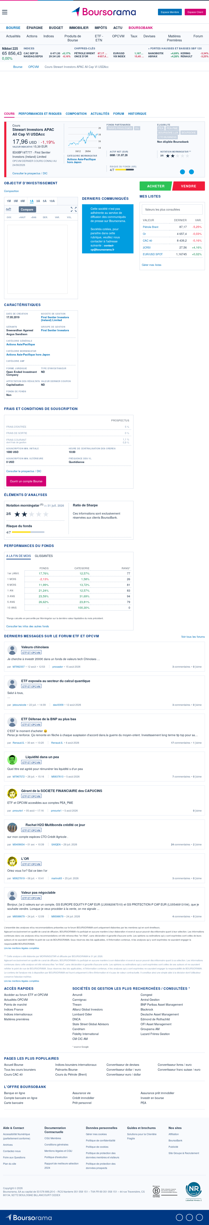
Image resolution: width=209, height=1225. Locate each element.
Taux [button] (133, 36)
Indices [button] (48, 36)
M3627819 (19, 878)
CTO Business (167, 137)
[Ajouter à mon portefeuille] (182, 172)
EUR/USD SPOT (153, 254)
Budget (56, 27)
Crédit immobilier (83, 1098)
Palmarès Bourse (66, 1069)
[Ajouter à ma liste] (191, 172)
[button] (4, 12)
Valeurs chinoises (35, 647)
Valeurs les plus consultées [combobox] (162, 209)
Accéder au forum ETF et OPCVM (26, 995)
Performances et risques (40, 114)
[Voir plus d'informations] (80, 409)
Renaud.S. (18, 742)
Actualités (100, 114)
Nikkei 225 (10, 48)
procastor (57, 666)
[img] (187, 155)
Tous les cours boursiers (20, 1069)
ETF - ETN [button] (99, 38)
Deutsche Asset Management (160, 1014)
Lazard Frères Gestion (155, 1034)
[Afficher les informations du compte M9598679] (12, 895)
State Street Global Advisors (90, 1024)
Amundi (77, 995)
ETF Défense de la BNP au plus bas (48, 719)
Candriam (78, 1029)
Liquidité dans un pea (42, 756)
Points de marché (15, 1004)
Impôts (101, 27)
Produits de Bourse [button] (72, 38)
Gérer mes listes (151, 265)
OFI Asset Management (156, 1024)
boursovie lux (168, 132)
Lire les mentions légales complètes (22, 948)
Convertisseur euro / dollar (124, 1074)
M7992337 (19, 666)
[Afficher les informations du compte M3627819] (12, 861)
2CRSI (147, 247)
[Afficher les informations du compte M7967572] (12, 760)
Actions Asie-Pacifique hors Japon (81, 160)
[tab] (18, 556)
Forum (198, 36)
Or (144, 234)
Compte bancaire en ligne (20, 1098)
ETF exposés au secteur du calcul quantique (55, 680)
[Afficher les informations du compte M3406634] (12, 828)
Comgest (146, 995)
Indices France (13, 1009)
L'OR (25, 858)
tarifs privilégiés (120, 128)
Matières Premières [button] (174, 38)
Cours (9, 114)
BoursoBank (141, 27)
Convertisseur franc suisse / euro (179, 1069)
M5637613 (57, 776)
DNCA (76, 1019)
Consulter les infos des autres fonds (27, 626)
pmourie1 (18, 810)
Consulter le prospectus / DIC (29, 173)
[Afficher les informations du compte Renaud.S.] (12, 722)
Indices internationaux (18, 1014)
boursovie (189, 132)
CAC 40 (147, 240)
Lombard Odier (82, 1014)
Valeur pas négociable (38, 892)
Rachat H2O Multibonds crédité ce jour (55, 824)
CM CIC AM (80, 1039)
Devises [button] (149, 36)
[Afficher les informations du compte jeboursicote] (12, 684)
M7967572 (19, 776)
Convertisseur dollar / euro (124, 1069)
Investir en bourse (152, 1098)
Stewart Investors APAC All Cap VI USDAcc (33, 132)
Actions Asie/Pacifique (20, 344)
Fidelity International (85, 1034)
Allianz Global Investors (87, 1009)
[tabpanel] (68, 591)
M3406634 (19, 844)
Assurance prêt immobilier (157, 1093)
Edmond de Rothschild (155, 1019)
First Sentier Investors (55, 330)
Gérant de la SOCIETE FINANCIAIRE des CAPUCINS (61, 790)
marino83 (56, 878)
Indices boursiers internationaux (76, 1065)
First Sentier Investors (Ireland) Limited (55, 318)
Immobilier (79, 27)
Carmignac (79, 999)
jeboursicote (19, 704)
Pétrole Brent (150, 227)
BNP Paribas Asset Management (162, 1004)
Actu (117, 27)
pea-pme (172, 128)
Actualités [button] (13, 36)
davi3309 (58, 704)
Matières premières (16, 1019)
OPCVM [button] (118, 36)
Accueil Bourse (13, 1065)
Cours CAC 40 (13, 1074)
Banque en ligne (14, 1093)
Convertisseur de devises (123, 1065)
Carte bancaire (13, 1103)
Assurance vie (81, 1093)
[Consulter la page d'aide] (153, 12)
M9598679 (19, 916)
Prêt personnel (81, 1103)
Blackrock (147, 1009)
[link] (8, 1144)
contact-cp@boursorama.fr (102, 247)
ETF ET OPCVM (31, 652)
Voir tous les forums (193, 636)
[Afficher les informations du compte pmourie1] (12, 794)
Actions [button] (32, 36)
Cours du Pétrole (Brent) (71, 1074)
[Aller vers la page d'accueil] (105, 12)
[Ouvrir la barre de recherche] (148, 12)
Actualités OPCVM (16, 999)
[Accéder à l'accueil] (5, 66)
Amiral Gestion (150, 999)
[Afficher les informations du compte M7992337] (12, 650)
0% (137, 128)
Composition (76, 114)
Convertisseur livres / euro (175, 1065)
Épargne (35, 27)
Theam (77, 1004)
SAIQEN (56, 844)
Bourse (13, 27)
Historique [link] (137, 114)
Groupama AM (150, 1029)
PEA (143, 1103)
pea (160, 128)
